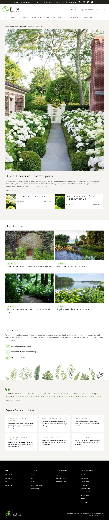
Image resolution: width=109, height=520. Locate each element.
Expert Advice (88, 17)
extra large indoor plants (52, 418)
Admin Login (84, 502)
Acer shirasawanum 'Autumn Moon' (81, 397)
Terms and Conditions (37, 485)
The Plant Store (85, 488)
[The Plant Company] (14, 514)
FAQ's (32, 481)
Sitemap (83, 498)
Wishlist (47, 202)
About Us (83, 475)
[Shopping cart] (98, 9)
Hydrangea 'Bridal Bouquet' (32, 196)
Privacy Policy (35, 488)
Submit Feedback (85, 495)
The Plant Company (12, 9)
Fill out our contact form (19, 358)
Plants (5, 17)
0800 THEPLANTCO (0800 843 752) (23, 352)
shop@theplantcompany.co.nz (21, 346)
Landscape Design (61, 478)
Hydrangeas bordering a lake (73, 309)
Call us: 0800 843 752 (22, 2)
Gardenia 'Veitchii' (21, 393)
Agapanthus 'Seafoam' (43, 397)
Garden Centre (85, 481)
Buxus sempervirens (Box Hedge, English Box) (80, 197)
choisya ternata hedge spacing (18, 438)
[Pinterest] (88, 2)
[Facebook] (79, 2)
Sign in (73, 10)
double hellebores (83, 418)
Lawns (14, 17)
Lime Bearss (23, 397)
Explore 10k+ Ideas (61, 481)
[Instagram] (84, 2)
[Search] (104, 9)
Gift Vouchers (9, 478)
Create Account (35, 475)
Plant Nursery (85, 478)
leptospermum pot (50, 437)
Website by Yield (99, 515)
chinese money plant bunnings (17, 419)
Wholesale (36, 17)
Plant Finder (49, 17)
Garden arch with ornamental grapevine (29, 266)
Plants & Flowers (10, 475)
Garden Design (74, 17)
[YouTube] (92, 2)
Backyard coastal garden (71, 266)
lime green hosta (82, 437)
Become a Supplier (86, 492)
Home (7, 26)
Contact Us (84, 485)
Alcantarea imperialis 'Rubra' (52, 393)
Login (32, 478)
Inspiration (23, 26)
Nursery (61, 17)
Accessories (24, 17)
